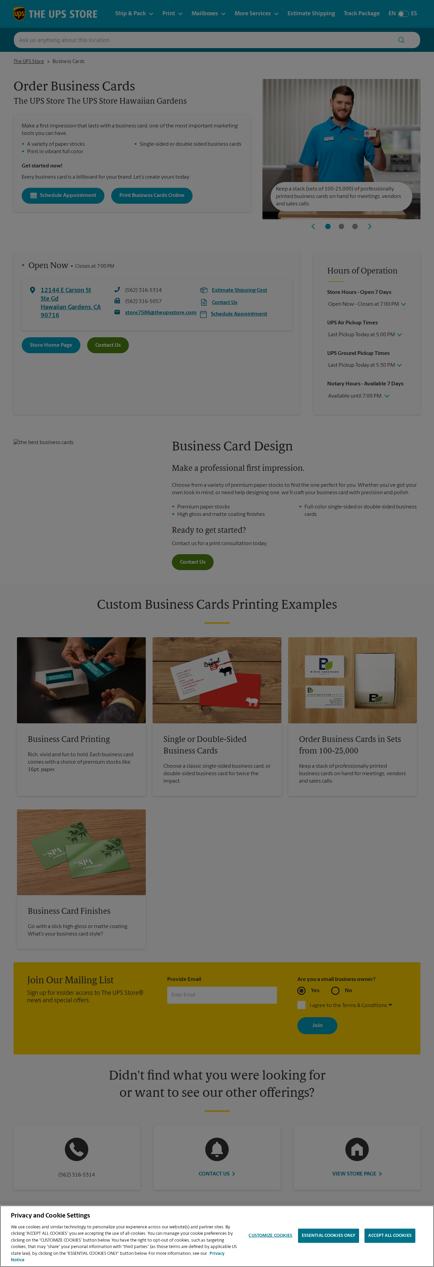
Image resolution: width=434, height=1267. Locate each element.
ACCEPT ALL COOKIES (389, 1235)
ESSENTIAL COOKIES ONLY (329, 1235)
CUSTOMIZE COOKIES (270, 1235)
